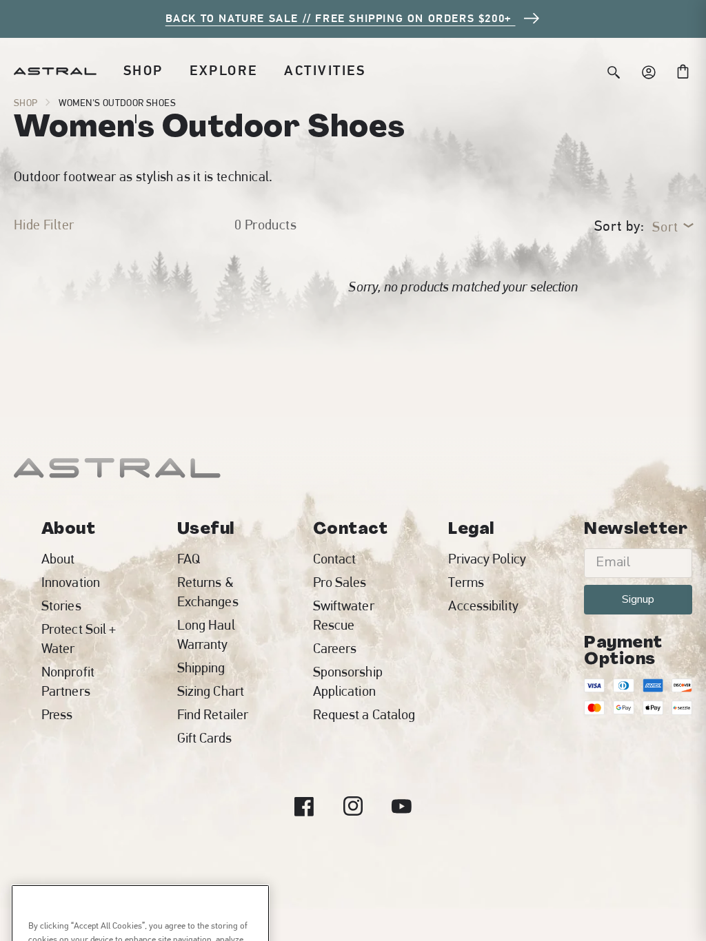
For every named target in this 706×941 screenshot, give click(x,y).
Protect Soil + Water (78, 638)
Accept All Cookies (141, 846)
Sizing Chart (210, 691)
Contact (334, 558)
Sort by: (619, 226)
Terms (466, 582)
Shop (143, 70)
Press (57, 714)
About (58, 558)
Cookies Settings (140, 921)
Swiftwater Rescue (343, 615)
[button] (143, 71)
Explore (224, 70)
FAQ (188, 558)
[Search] (614, 71)
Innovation (70, 582)
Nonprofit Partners (67, 681)
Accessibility (483, 605)
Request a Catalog (364, 714)
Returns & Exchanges (208, 592)
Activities (324, 70)
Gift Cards (204, 738)
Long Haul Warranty (206, 634)
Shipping (201, 667)
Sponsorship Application (348, 681)
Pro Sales (340, 582)
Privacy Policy (486, 558)
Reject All (141, 883)
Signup (638, 599)
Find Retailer (212, 714)
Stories (61, 605)
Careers (335, 648)
